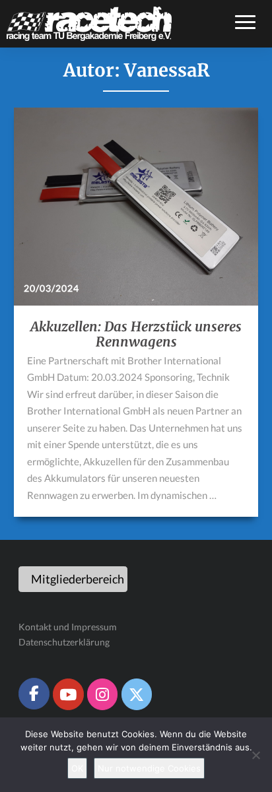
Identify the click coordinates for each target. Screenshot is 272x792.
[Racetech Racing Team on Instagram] (102, 694)
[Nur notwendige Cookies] (255, 755)
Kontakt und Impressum (67, 626)
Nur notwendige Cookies (149, 768)
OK (77, 768)
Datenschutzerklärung (64, 641)
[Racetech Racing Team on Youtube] (68, 694)
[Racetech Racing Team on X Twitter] (136, 694)
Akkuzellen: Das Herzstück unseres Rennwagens (136, 334)
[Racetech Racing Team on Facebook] (33, 694)
